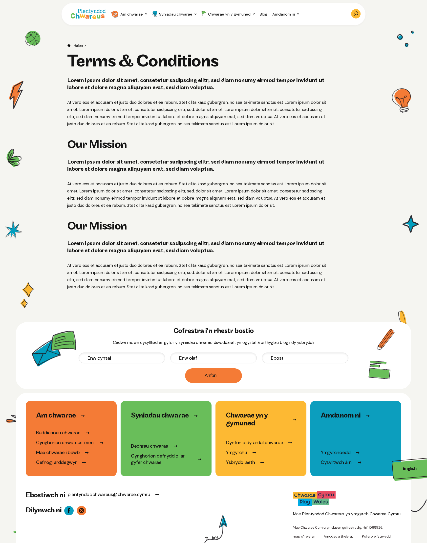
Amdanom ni (283, 14)
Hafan (78, 45)
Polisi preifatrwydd (376, 536)
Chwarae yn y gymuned (229, 14)
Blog (263, 14)
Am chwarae (131, 14)
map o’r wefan (304, 536)
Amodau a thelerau (339, 536)
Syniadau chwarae (175, 14)
